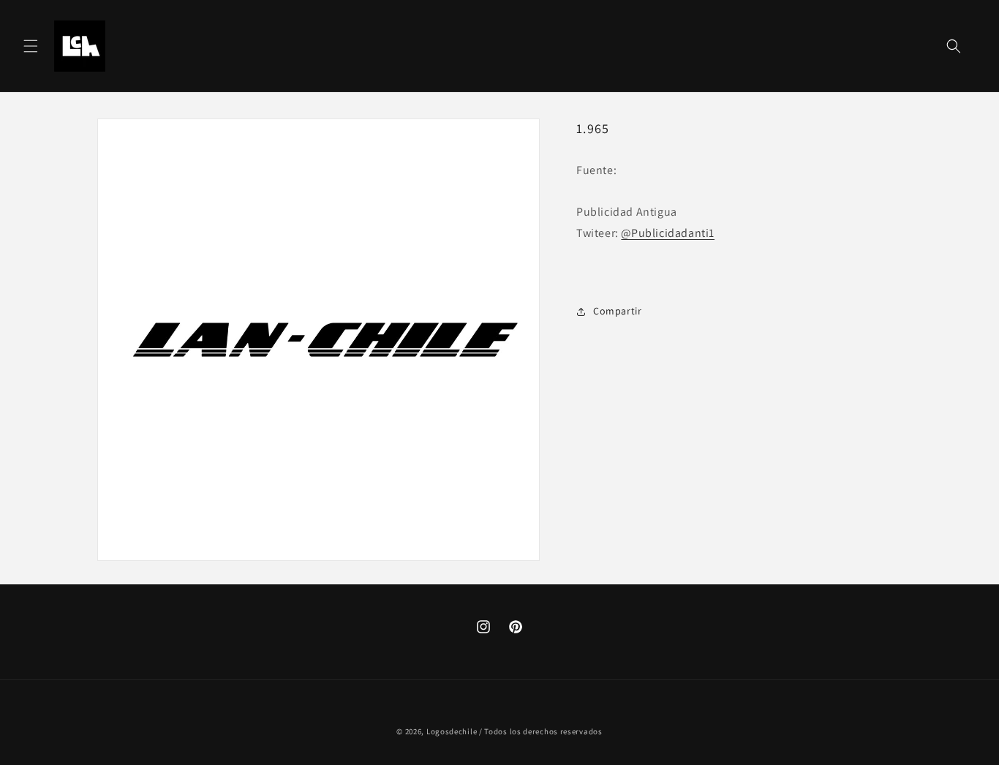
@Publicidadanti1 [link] (668, 233)
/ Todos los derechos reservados (541, 731)
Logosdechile (451, 731)
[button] (31, 46)
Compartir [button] (617, 310)
